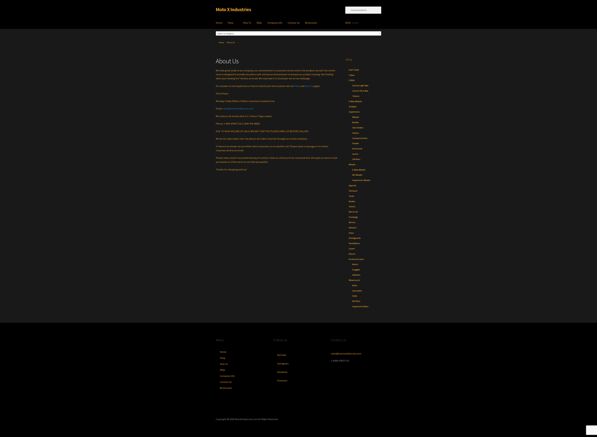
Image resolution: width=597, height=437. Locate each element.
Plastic (352, 253)
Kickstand (357, 148)
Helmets (356, 274)
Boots (355, 264)
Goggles (356, 269)
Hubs (354, 295)
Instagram (283, 363)
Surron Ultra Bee (360, 90)
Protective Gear (356, 259)
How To (247, 22)
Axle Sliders (357, 127)
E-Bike (352, 80)
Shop (230, 22)
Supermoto (354, 111)
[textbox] (298, 33)
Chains (355, 133)
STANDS (352, 106)
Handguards (355, 238)
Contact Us (294, 22)
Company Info (274, 22)
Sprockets (357, 290)
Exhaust (352, 227)
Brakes (355, 122)
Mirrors (352, 222)
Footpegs (353, 217)
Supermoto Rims (360, 306)
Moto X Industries (233, 9)
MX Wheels (357, 174)
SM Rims (356, 159)
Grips (351, 232)
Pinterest (282, 380)
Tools (351, 196)
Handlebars (354, 243)
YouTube (281, 354)
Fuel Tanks (354, 69)
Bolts (354, 285)
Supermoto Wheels (361, 180)
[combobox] (298, 33)
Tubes (352, 75)
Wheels (355, 117)
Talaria (355, 96)
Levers (355, 154)
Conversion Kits (360, 138)
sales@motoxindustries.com (238, 108)
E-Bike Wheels (355, 101)
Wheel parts (354, 280)
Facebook (282, 372)
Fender (355, 143)
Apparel (352, 185)
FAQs (259, 22)
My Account (311, 22)
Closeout (353, 190)
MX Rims (356, 301)
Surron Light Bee (360, 85)
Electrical (353, 211)
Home (219, 22)
